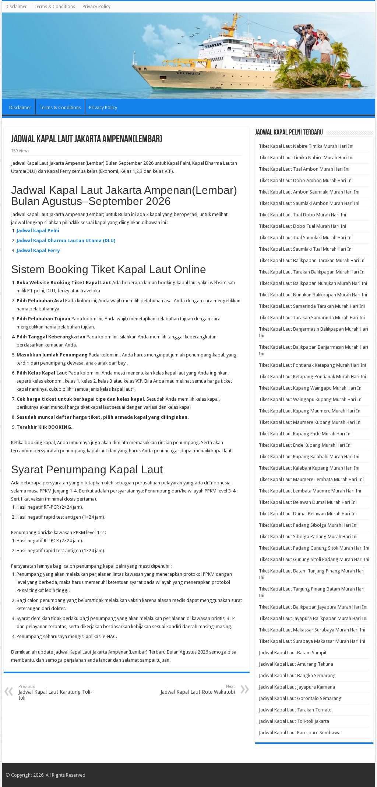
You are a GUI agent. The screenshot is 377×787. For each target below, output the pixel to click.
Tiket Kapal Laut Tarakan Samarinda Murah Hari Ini (312, 317)
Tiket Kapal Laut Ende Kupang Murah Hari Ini (305, 445)
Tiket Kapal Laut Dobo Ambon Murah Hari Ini (306, 180)
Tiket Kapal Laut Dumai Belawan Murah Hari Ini (308, 513)
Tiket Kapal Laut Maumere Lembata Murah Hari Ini (311, 479)
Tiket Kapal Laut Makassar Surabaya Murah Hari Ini (312, 630)
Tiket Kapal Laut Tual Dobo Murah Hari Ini (302, 214)
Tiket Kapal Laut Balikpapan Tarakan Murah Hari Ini (312, 260)
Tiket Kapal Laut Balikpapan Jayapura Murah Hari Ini (313, 607)
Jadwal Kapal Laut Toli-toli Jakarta (294, 721)
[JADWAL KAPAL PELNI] (188, 56)
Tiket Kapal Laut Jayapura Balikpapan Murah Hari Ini (313, 618)
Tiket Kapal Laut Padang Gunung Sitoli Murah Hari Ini (314, 548)
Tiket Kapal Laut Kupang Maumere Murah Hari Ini (310, 411)
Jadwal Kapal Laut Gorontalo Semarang (300, 698)
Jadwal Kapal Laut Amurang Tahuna (296, 664)
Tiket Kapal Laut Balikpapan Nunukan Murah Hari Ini (313, 283)
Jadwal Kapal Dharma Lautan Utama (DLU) (66, 240)
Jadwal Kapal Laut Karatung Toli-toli (55, 692)
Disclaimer (16, 6)
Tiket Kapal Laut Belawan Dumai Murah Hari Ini (308, 502)
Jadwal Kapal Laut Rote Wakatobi (198, 689)
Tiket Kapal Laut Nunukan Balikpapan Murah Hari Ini (313, 294)
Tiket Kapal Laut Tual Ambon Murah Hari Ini (304, 169)
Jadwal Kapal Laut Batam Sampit (293, 652)
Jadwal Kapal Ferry (38, 250)
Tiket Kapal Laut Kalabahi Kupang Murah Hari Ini (309, 468)
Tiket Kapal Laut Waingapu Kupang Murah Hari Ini (311, 399)
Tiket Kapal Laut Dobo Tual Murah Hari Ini (302, 226)
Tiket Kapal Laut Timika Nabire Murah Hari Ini (306, 157)
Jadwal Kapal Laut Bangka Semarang (297, 675)
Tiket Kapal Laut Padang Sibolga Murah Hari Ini (308, 525)
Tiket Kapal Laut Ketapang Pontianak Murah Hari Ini (312, 376)
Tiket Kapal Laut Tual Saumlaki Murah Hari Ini (306, 237)
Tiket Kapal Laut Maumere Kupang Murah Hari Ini (310, 422)
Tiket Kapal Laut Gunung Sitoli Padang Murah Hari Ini (314, 559)
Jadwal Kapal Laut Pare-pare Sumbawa (300, 732)
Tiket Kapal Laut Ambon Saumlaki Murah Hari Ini (309, 192)
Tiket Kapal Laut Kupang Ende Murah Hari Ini (305, 433)
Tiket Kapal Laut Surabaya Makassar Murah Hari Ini (312, 641)
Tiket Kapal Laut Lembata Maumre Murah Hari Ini (310, 491)
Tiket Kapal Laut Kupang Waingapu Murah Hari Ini (311, 388)
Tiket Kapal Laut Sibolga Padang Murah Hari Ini (308, 536)
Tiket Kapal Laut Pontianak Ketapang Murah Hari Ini (312, 365)
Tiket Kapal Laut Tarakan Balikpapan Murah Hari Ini (312, 272)
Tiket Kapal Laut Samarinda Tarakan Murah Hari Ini (312, 306)
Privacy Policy (96, 6)
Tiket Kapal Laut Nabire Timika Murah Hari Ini (306, 146)
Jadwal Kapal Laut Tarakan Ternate (295, 710)
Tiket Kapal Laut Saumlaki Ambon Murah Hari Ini (309, 203)
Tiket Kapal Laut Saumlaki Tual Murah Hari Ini (306, 249)
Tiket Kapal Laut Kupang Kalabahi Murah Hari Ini (309, 456)
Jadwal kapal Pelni (38, 230)
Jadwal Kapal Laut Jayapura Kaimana (297, 687)
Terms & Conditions (54, 6)
